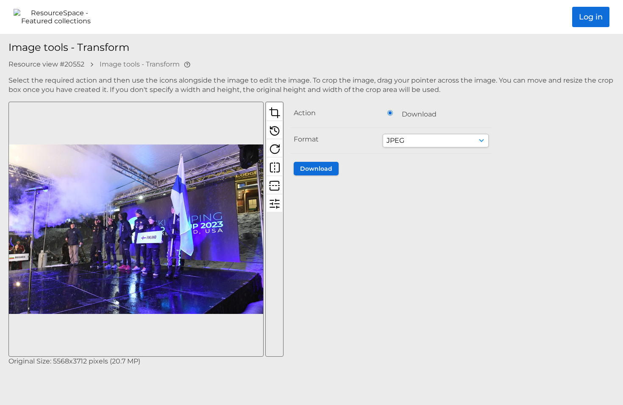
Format (306, 139)
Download (419, 114)
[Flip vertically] (274, 185)
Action (305, 113)
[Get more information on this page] (187, 64)
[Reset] (274, 129)
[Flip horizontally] (274, 166)
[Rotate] (274, 148)
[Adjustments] (274, 203)
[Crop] (274, 111)
